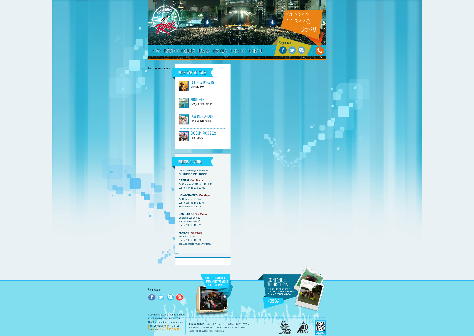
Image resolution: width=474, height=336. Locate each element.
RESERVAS (219, 51)
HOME (156, 51)
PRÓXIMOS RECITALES (179, 51)
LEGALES (203, 51)
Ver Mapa (197, 180)
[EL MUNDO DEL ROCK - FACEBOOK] (152, 297)
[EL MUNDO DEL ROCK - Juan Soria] (170, 297)
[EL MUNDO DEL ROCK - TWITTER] (161, 297)
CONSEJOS (236, 51)
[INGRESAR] (265, 268)
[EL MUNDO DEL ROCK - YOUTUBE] (179, 297)
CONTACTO (254, 51)
